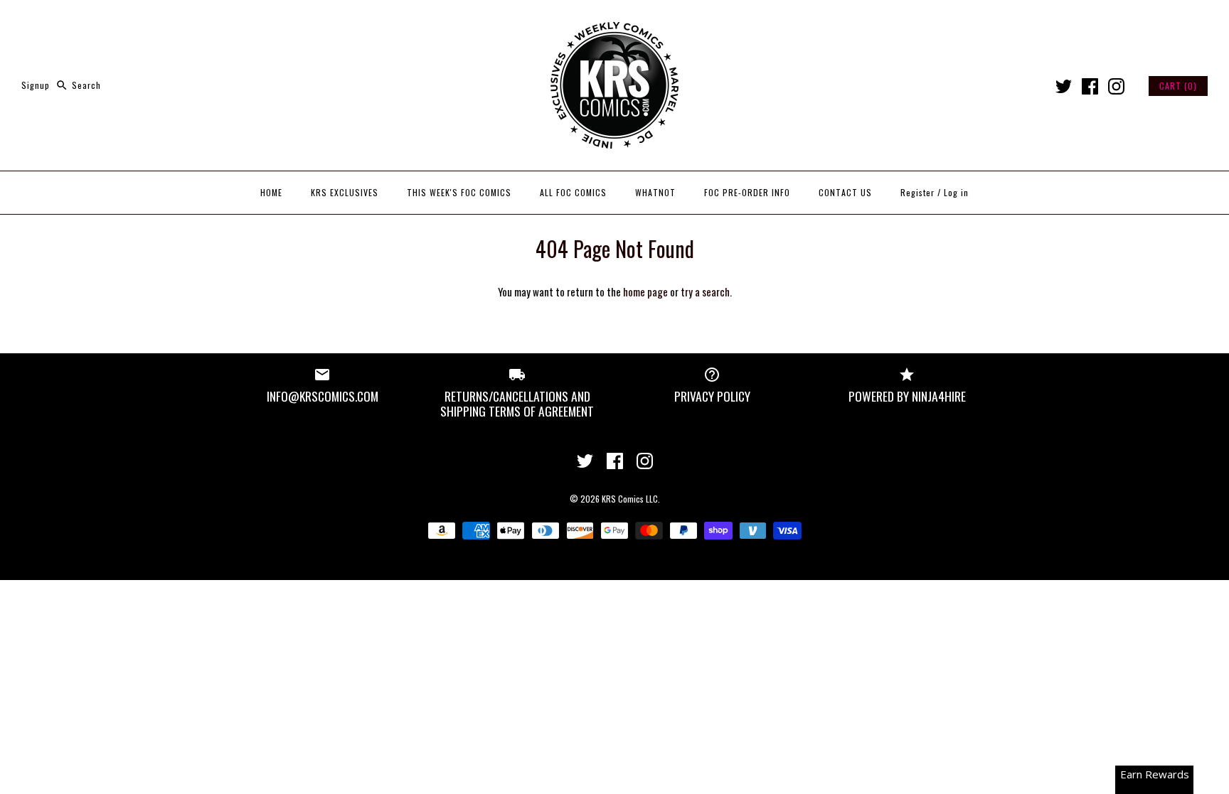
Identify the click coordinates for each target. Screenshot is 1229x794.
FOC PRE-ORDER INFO (747, 192)
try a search (705, 291)
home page (645, 291)
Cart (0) (1178, 86)
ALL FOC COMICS (573, 192)
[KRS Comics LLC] (614, 23)
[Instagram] (1116, 86)
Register (917, 192)
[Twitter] (1063, 86)
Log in (956, 192)
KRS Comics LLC (630, 499)
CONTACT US (845, 192)
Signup (35, 85)
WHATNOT (655, 192)
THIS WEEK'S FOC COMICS (459, 192)
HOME (271, 192)
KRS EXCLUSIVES (344, 192)
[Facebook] (1090, 86)
